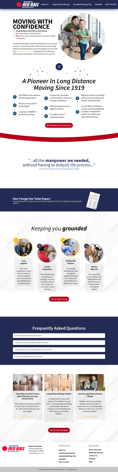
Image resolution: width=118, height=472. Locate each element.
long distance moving (24, 51)
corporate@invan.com (36, 453)
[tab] (59, 335)
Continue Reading (27, 416)
